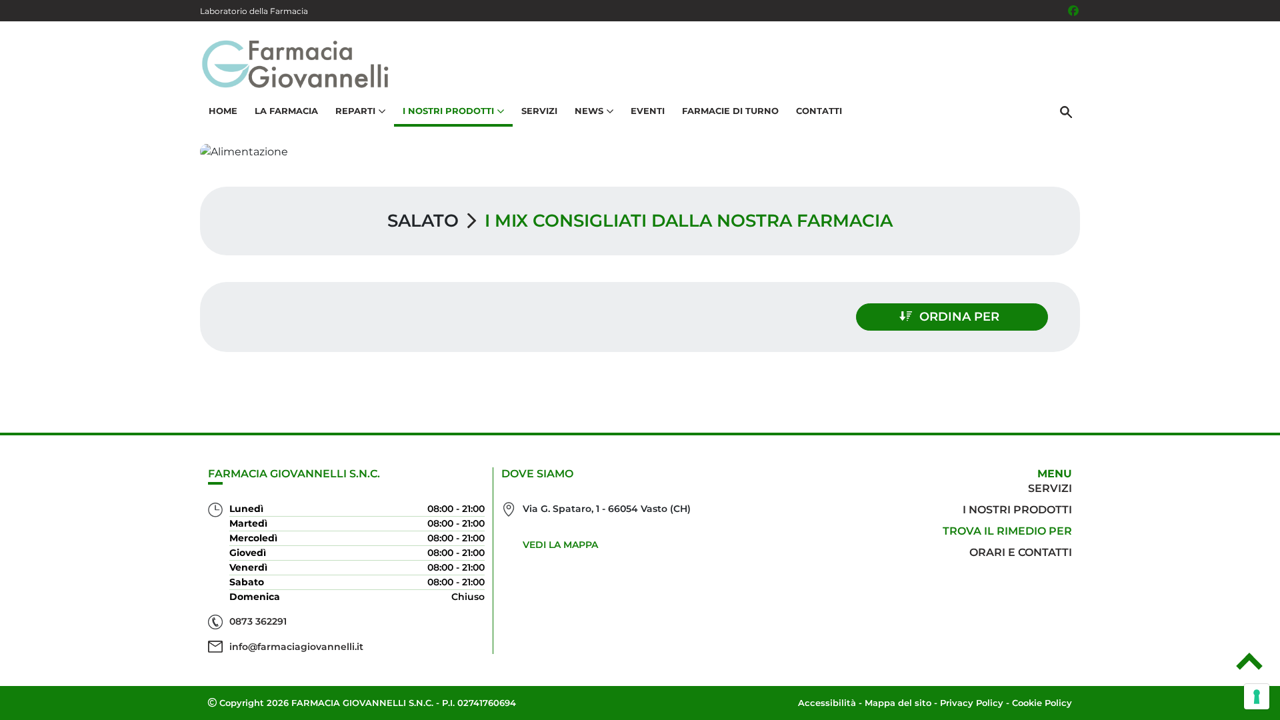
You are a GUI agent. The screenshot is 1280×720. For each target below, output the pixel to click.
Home (223, 110)
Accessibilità (827, 702)
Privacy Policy (971, 702)
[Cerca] (1066, 111)
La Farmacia (286, 110)
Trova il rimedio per (1007, 531)
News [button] (589, 110)
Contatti (819, 110)
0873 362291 (258, 621)
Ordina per (959, 316)
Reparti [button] (355, 110)
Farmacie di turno (730, 110)
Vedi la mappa (560, 545)
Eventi (648, 110)
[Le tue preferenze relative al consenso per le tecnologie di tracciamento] (1256, 696)
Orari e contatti (1020, 552)
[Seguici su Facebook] (1073, 10)
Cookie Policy (1042, 702)
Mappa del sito (898, 702)
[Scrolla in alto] (1249, 666)
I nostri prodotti (1017, 509)
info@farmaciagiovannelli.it (296, 647)
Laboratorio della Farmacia (254, 11)
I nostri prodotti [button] (448, 110)
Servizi (539, 110)
